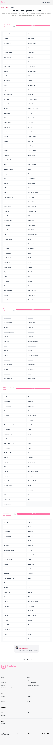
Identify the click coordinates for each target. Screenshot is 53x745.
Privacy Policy (31, 733)
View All (33, 25)
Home (2, 7)
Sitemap (7, 7)
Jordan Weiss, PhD (24, 648)
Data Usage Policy (46, 733)
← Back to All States (27, 659)
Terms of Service (38, 733)
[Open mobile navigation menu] (51, 2)
